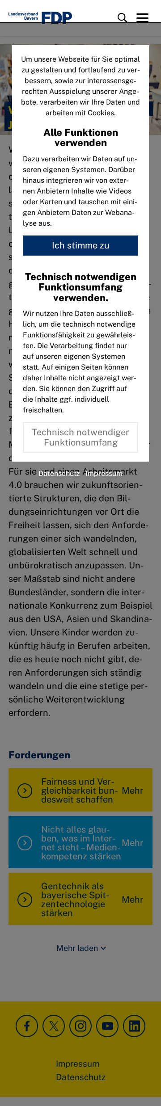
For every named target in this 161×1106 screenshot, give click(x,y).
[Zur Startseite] (40, 17)
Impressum (104, 473)
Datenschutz (59, 473)
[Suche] (122, 18)
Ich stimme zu (81, 245)
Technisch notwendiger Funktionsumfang (80, 437)
